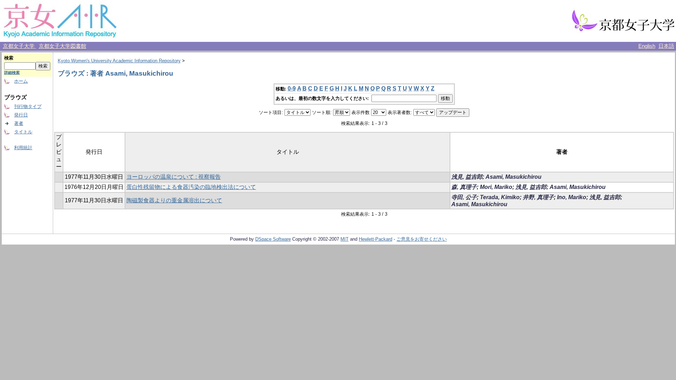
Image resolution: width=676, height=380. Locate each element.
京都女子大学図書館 (62, 46)
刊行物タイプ (28, 106)
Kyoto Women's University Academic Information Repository (119, 60)
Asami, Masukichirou (514, 177)
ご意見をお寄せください (421, 239)
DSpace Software (273, 239)
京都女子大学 (19, 46)
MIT (344, 239)
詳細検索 (12, 72)
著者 (18, 123)
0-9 (292, 88)
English (646, 46)
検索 (8, 58)
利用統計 (23, 147)
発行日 (21, 115)
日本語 (666, 46)
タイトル (23, 131)
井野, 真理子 (538, 197)
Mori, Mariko (496, 187)
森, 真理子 (464, 187)
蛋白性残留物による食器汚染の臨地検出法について (191, 187)
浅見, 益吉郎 (466, 177)
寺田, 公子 (464, 197)
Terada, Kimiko (500, 197)
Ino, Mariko (571, 197)
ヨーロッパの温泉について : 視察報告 (173, 177)
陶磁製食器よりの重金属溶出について (174, 200)
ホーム (21, 81)
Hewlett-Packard (375, 239)
